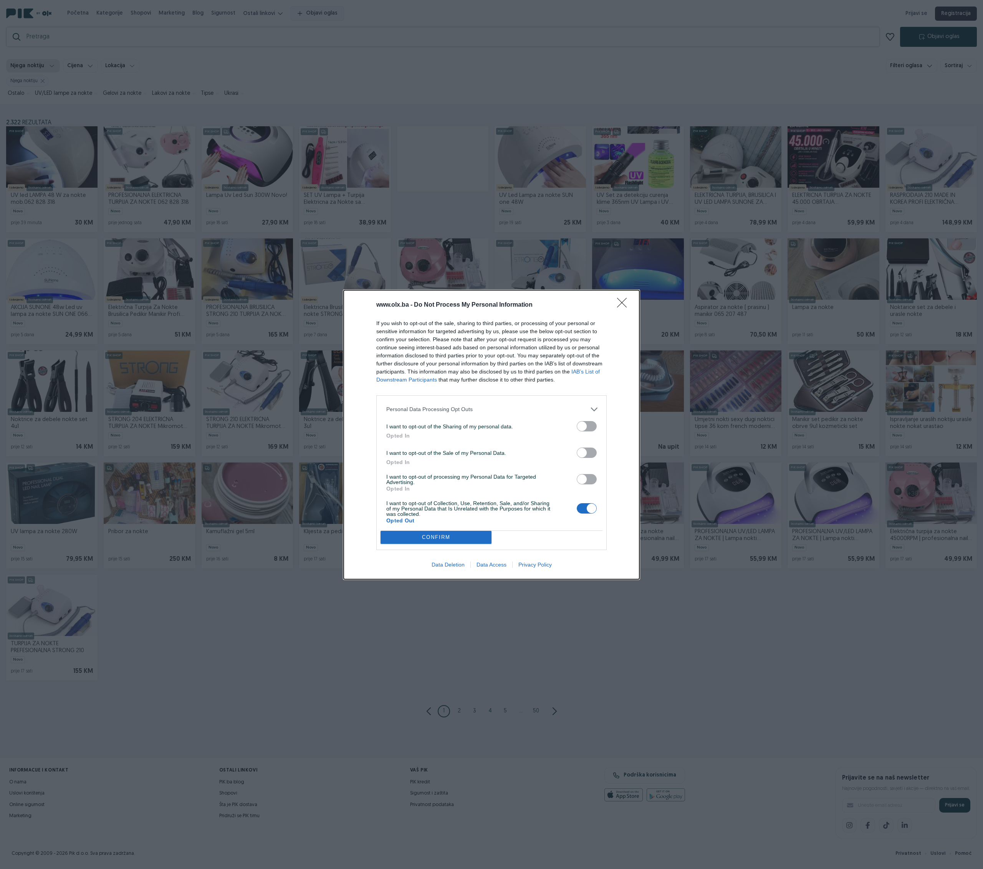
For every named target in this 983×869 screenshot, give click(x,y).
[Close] (624, 305)
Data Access (491, 565)
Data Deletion (448, 565)
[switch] (587, 426)
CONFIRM (436, 537)
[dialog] (491, 434)
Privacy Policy (535, 565)
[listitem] (491, 409)
